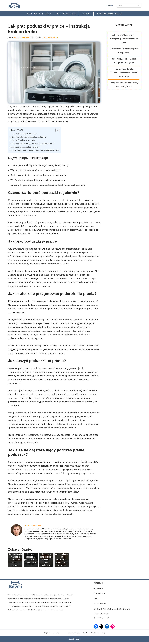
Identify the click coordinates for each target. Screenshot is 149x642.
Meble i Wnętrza (50, 37)
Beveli (71, 639)
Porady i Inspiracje (109, 13)
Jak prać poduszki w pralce (23, 140)
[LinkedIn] (107, 626)
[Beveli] (14, 5)
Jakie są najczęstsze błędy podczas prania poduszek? (35, 150)
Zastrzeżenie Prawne (74, 633)
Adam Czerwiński (21, 37)
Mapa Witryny (95, 633)
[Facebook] (96, 626)
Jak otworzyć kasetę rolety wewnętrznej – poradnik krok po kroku (124, 39)
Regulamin (47, 633)
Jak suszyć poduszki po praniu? (25, 147)
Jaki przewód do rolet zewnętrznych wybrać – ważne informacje (124, 73)
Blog (103, 633)
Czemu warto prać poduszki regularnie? (28, 137)
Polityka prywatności (59, 633)
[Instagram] (112, 626)
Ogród (86, 13)
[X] (101, 626)
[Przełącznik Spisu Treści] (56, 130)
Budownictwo (66, 13)
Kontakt (109, 5)
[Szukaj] (138, 5)
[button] (50, 13)
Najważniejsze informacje (26, 134)
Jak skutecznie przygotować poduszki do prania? (32, 143)
